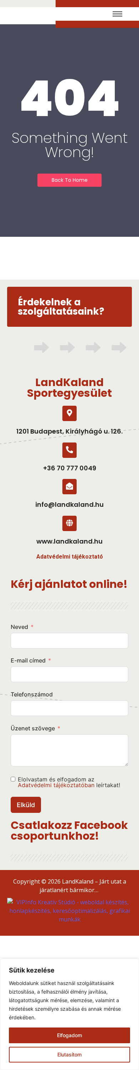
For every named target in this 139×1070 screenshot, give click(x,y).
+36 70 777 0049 (69, 468)
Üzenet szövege (33, 728)
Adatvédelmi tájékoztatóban (56, 785)
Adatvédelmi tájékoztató (69, 556)
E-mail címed (28, 660)
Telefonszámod (32, 694)
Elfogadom (69, 1035)
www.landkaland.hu (69, 541)
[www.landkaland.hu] (69, 523)
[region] (69, 1014)
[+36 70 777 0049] (69, 450)
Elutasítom (69, 1054)
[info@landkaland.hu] (69, 486)
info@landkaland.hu (69, 504)
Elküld (26, 805)
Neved (19, 626)
